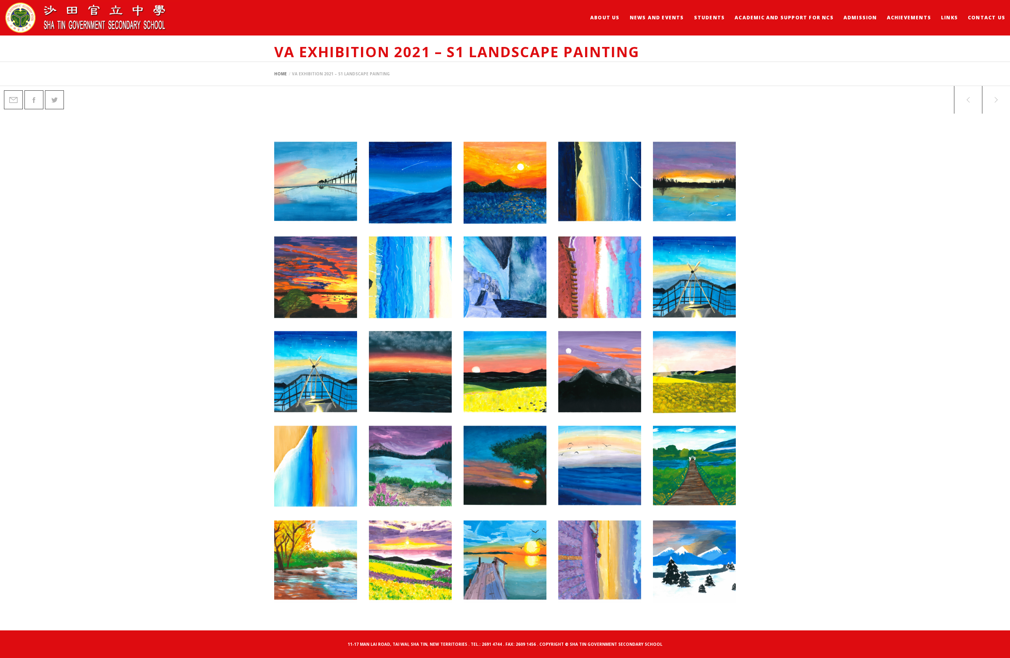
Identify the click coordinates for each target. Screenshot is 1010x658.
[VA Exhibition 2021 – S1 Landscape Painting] (13, 99)
